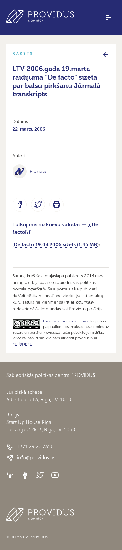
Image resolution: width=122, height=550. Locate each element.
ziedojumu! (22, 344)
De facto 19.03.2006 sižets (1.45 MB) (56, 245)
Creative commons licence (66, 321)
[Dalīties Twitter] (38, 205)
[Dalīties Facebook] (20, 205)
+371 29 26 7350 (35, 447)
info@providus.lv (35, 457)
